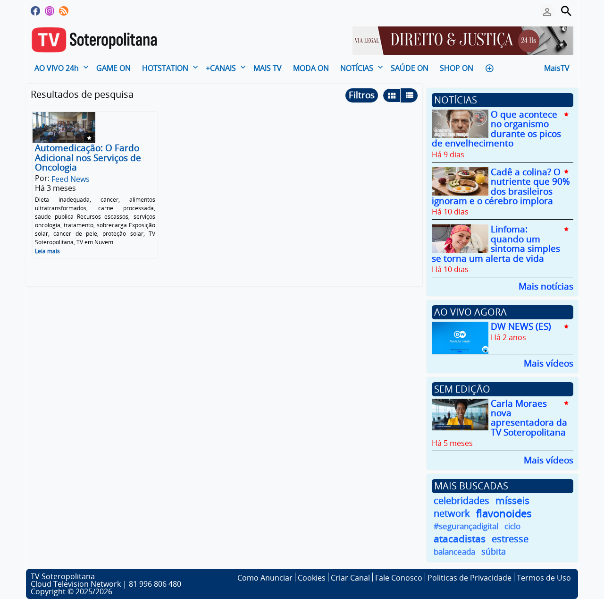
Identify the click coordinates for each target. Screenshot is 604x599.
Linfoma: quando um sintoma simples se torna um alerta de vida (496, 244)
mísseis (512, 500)
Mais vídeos (548, 362)
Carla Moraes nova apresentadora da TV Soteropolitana (529, 417)
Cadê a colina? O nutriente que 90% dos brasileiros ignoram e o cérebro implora (501, 186)
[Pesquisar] (566, 11)
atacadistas (460, 539)
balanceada (454, 551)
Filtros (362, 95)
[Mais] (489, 67)
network (452, 513)
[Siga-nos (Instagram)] (49, 11)
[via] (462, 40)
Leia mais (47, 251)
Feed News (70, 179)
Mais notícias (546, 285)
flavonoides (504, 513)
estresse (510, 539)
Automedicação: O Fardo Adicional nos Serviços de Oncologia (88, 158)
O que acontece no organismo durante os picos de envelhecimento (496, 128)
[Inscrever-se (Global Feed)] (63, 11)
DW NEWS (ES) (521, 326)
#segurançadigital (466, 526)
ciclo (512, 526)
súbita (493, 551)
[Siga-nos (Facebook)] (35, 11)
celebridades (461, 500)
